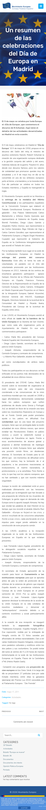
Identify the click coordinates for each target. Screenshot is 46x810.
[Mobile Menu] (40, 6)
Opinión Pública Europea (13, 766)
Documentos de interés (12, 763)
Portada (6, 770)
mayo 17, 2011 (13, 692)
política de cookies (25, 803)
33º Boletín (7, 745)
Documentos (8, 759)
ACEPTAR (24, 808)
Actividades (16, 697)
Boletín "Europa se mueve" (14, 752)
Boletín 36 (7, 756)
